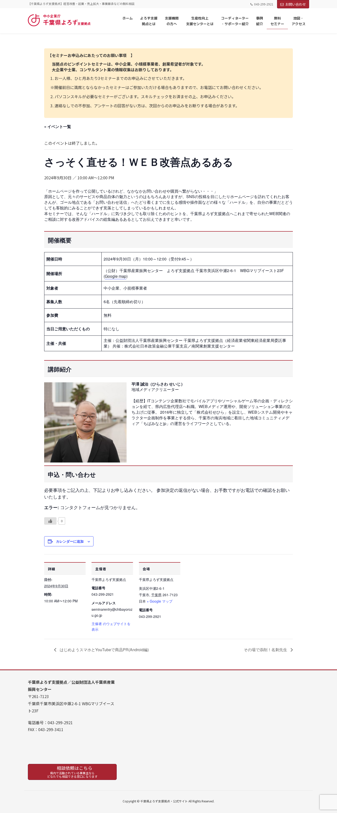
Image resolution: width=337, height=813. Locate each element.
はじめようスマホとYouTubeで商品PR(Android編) (104, 649)
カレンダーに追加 (70, 541)
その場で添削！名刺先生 (266, 649)
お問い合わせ (295, 4)
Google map (115, 276)
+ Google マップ (159, 601)
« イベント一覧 (57, 126)
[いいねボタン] (50, 521)
